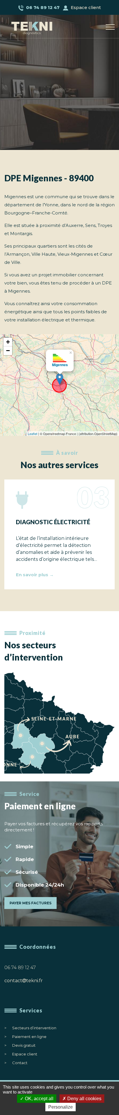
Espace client (85, 7)
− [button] (8, 350)
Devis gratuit (24, 1045)
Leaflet (32, 433)
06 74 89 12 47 (20, 967)
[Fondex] (37, 25)
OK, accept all (38, 1098)
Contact (19, 1062)
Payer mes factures (30, 903)
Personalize (60, 1107)
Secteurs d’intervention (34, 1027)
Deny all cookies (83, 1098)
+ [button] (8, 342)
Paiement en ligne (29, 1036)
